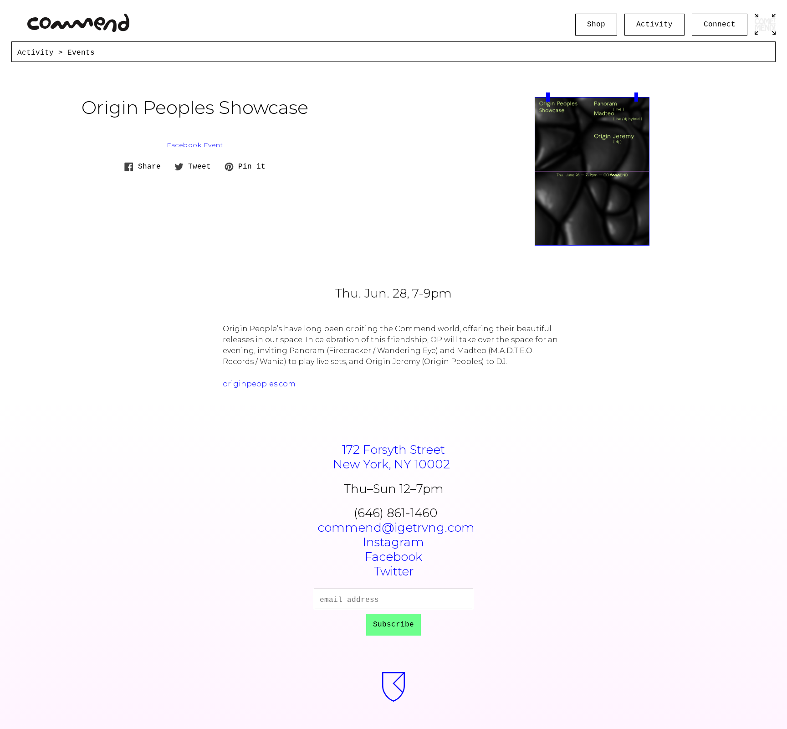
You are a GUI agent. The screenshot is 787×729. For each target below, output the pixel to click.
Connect (720, 25)
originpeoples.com (259, 384)
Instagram (393, 542)
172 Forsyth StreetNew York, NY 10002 (391, 457)
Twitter (394, 571)
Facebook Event (195, 145)
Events (81, 53)
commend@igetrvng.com (396, 527)
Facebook (393, 556)
